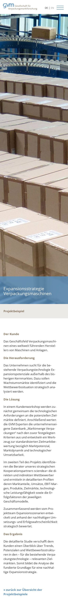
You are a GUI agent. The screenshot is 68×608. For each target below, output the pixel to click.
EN (52, 7)
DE (46, 7)
